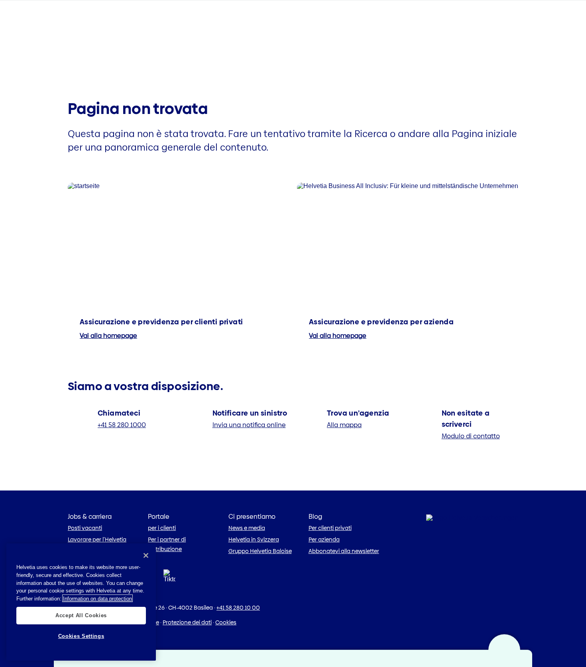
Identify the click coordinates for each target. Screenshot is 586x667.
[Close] (146, 555)
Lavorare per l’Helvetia (97, 539)
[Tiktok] (169, 585)
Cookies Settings (81, 636)
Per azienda (324, 539)
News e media (246, 528)
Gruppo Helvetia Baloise (260, 551)
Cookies (225, 622)
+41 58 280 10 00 (238, 608)
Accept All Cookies (81, 615)
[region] (81, 602)
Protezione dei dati (187, 622)
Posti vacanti (85, 528)
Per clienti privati (330, 528)
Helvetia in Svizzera (253, 539)
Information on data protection (97, 598)
